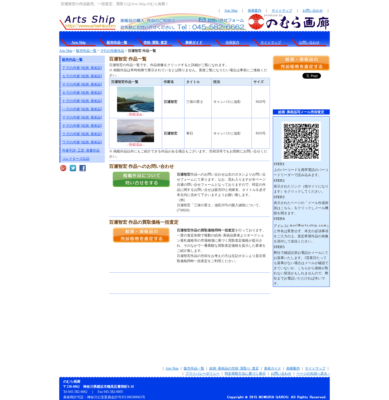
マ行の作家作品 (112, 51)
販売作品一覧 (86, 51)
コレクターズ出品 (75, 159)
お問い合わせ (312, 11)
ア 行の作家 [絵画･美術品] (82, 68)
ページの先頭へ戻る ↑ (313, 373)
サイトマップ (282, 11)
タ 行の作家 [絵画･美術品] (82, 93)
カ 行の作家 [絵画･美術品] (82, 76)
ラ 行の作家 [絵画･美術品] (82, 134)
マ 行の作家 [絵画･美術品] (82, 117)
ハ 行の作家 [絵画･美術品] (82, 109)
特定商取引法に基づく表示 (245, 373)
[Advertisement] (175, 283)
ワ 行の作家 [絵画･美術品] (82, 142)
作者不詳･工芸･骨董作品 (81, 150)
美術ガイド (272, 368)
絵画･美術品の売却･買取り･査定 (234, 368)
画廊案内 (254, 11)
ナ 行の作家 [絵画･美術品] (82, 101)
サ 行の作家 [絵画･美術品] (82, 84)
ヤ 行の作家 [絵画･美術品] (82, 126)
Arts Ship (231, 11)
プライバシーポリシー (202, 373)
